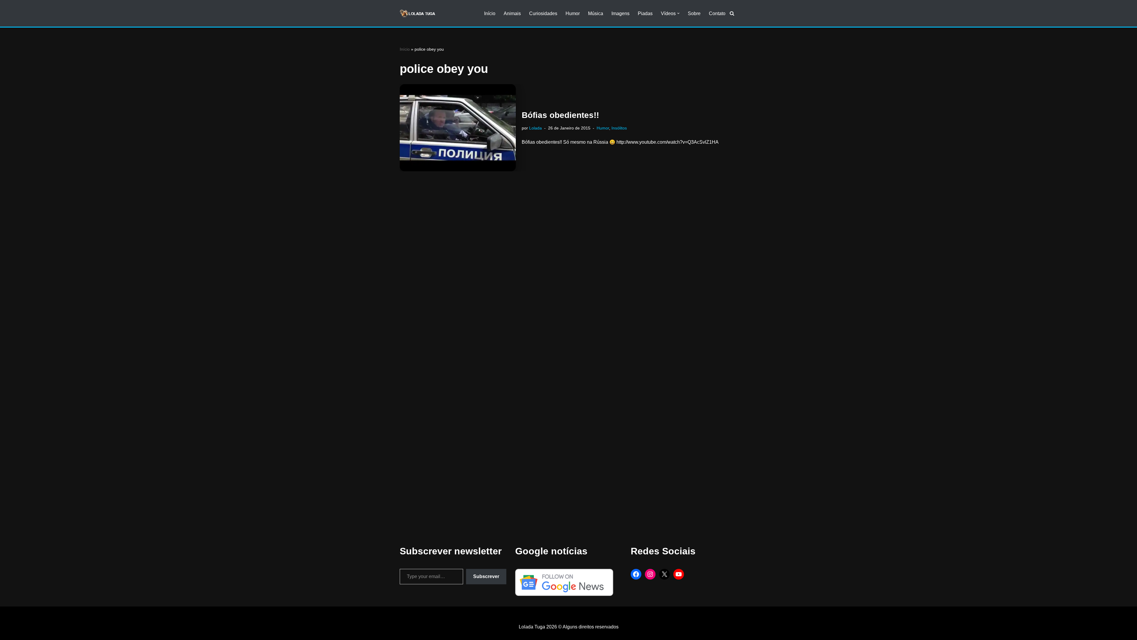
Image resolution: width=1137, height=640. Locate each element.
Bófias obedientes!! (560, 115)
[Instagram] (650, 574)
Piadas (645, 13)
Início (489, 13)
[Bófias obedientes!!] (458, 127)
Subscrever (486, 576)
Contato (717, 13)
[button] (678, 13)
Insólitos (619, 128)
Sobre (694, 13)
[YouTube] (678, 574)
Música (595, 13)
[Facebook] (636, 574)
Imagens (620, 13)
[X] (664, 574)
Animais (512, 13)
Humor (573, 13)
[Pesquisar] (732, 13)
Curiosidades (543, 13)
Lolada (535, 128)
